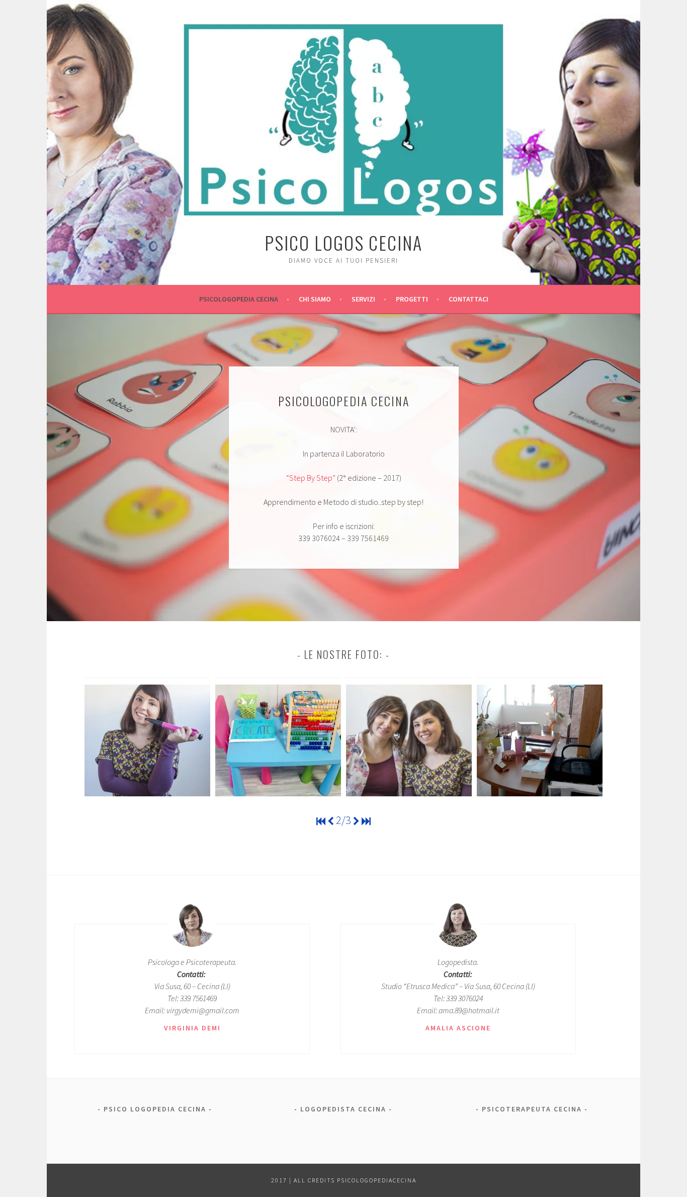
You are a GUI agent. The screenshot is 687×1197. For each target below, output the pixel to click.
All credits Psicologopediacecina (355, 1180)
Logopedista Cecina (343, 1108)
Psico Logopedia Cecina (155, 1108)
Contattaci (468, 299)
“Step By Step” (310, 478)
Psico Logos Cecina (343, 242)
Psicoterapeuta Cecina (532, 1108)
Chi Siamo (315, 299)
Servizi (363, 299)
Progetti (412, 299)
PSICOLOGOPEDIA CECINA (238, 299)
